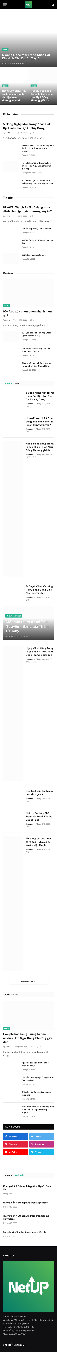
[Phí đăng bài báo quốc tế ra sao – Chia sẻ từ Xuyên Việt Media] (13, 903)
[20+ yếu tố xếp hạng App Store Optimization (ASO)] (11, 336)
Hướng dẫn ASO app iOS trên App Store (25, 1202)
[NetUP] (28, 4)
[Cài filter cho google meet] (11, 258)
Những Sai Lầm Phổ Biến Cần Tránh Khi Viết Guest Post (39, 816)
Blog (6, 306)
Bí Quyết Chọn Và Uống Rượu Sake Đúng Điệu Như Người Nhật (39, 589)
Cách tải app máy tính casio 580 (37, 228)
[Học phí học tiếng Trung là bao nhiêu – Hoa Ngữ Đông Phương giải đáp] (42, 86)
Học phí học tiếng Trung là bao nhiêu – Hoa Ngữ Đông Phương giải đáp (42, 95)
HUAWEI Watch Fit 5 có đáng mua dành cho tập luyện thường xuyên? (14, 95)
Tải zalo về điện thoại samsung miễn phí (24, 1232)
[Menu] (5, 4)
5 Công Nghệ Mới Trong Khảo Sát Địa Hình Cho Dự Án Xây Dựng (26, 56)
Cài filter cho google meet (34, 255)
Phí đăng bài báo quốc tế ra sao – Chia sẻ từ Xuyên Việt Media (38, 842)
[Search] (52, 4)
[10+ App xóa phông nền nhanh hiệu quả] (28, 293)
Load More (27, 981)
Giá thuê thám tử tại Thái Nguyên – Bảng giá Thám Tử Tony (27, 626)
